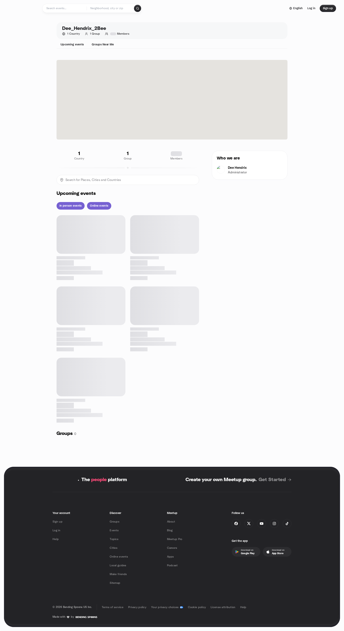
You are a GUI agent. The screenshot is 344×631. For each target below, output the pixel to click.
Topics (114, 539)
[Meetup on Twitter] (248, 523)
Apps (170, 556)
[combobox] (110, 8)
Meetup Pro (174, 539)
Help (56, 539)
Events (114, 530)
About (171, 521)
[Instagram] (274, 523)
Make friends (118, 574)
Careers (172, 548)
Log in (57, 530)
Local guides (118, 565)
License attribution (223, 607)
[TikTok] (287, 523)
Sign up (58, 521)
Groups (114, 521)
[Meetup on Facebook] (236, 523)
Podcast (172, 565)
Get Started (272, 479)
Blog (170, 530)
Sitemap (115, 583)
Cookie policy (197, 607)
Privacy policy (137, 607)
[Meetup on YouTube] (261, 523)
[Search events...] (137, 8)
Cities (113, 548)
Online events (119, 556)
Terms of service (112, 607)
